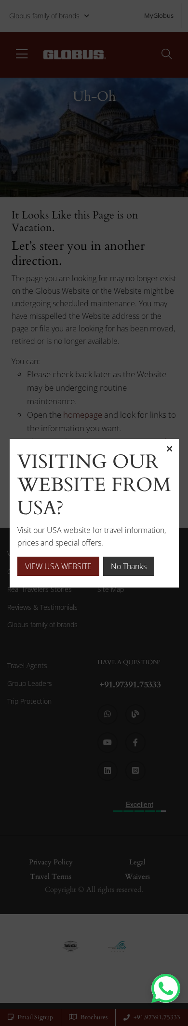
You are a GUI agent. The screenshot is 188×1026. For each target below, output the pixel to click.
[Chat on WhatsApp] (165, 988)
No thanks (129, 566)
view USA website (58, 566)
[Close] (169, 448)
